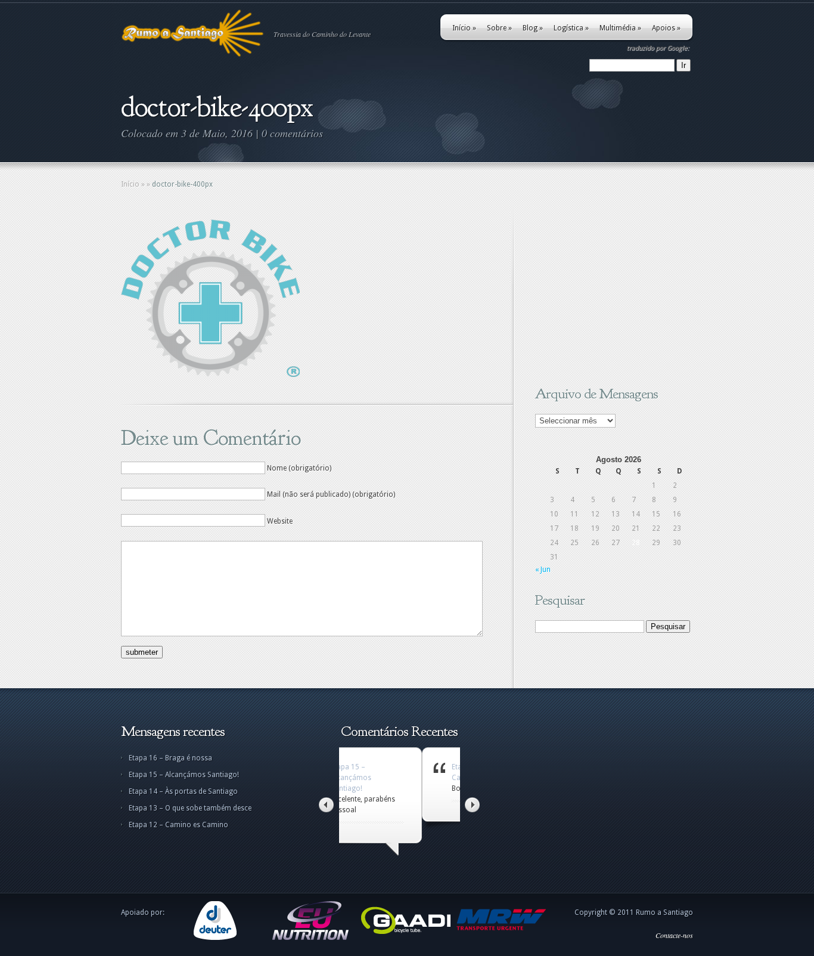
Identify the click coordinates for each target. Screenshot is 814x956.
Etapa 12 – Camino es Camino (178, 825)
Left (326, 804)
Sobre (499, 28)
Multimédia (620, 28)
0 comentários (292, 133)
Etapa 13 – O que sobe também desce (190, 808)
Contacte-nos (674, 935)
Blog (533, 28)
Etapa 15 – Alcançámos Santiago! (184, 775)
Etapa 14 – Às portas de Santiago (183, 791)
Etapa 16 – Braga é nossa (170, 758)
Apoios (666, 28)
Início (464, 28)
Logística (571, 28)
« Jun (543, 569)
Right (472, 804)
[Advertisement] (609, 294)
